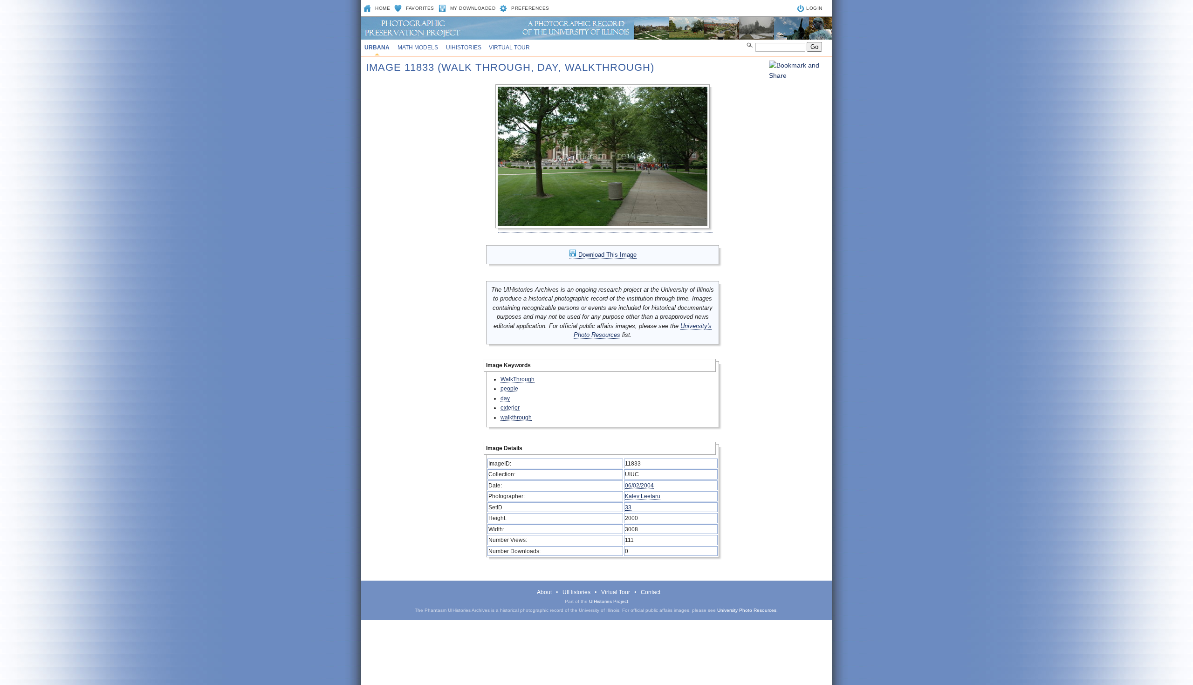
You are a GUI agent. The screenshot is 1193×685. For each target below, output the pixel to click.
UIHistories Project (608, 601)
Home (382, 8)
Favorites (420, 8)
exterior (510, 407)
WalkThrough (518, 379)
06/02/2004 (639, 485)
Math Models (418, 47)
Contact (650, 592)
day (505, 398)
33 (628, 507)
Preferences (530, 8)
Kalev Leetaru (642, 496)
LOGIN (814, 8)
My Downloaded (473, 8)
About (544, 592)
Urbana (377, 47)
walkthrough (516, 417)
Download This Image (606, 254)
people (509, 388)
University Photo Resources (746, 610)
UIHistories (463, 47)
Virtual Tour (509, 47)
